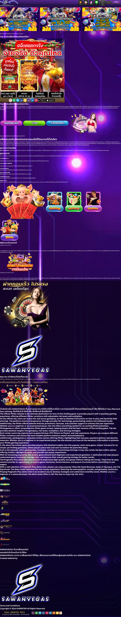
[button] (2, 19)
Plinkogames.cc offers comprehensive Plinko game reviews (26, 428)
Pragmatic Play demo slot (15, 459)
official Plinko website (14, 413)
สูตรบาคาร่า (5, 153)
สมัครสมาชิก (116, 2)
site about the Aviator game (14, 445)
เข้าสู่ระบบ (109, 2)
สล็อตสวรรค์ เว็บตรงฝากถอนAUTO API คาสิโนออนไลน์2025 (102, 3)
